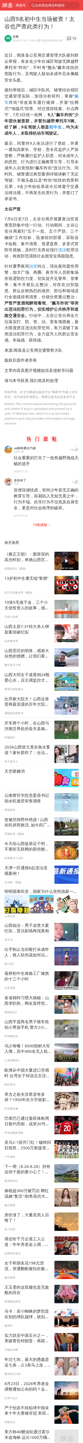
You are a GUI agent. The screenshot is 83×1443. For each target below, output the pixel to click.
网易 (7, 5)
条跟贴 (40, 524)
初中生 (55, 127)
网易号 (21, 5)
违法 (62, 249)
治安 (33, 266)
